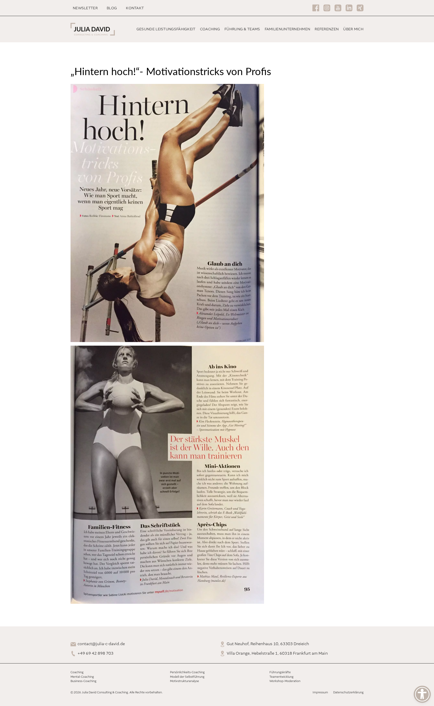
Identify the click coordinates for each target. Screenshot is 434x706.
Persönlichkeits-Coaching (187, 672)
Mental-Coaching (82, 677)
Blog (112, 8)
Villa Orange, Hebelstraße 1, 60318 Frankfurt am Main (277, 653)
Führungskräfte (280, 672)
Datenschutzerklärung (348, 692)
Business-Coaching (83, 681)
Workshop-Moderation (284, 681)
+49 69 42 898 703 (95, 653)
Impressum (320, 692)
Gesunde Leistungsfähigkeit (166, 29)
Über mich (353, 29)
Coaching (210, 29)
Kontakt (135, 8)
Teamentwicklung (281, 677)
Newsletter (85, 8)
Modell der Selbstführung (187, 677)
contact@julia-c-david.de (101, 644)
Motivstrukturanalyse (184, 681)
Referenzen (327, 29)
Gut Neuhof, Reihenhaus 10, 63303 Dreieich (268, 644)
